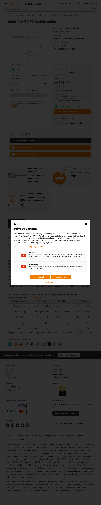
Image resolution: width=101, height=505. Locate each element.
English (17, 224)
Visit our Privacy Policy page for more (29, 247)
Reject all (40, 277)
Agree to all (61, 277)
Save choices (50, 282)
